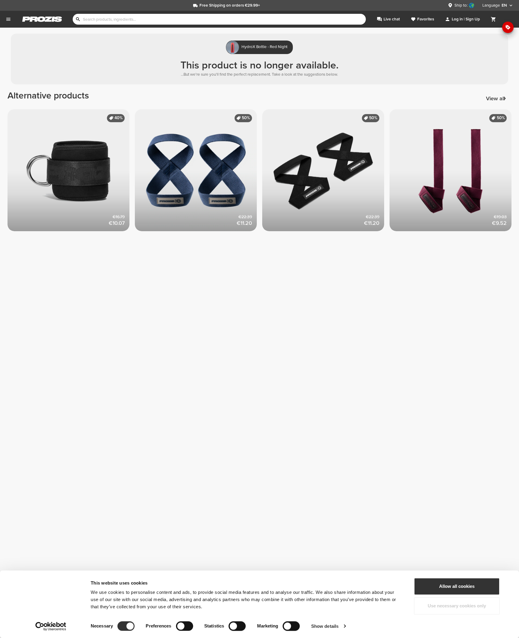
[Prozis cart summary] (493, 19)
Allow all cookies (457, 586)
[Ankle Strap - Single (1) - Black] (71, 173)
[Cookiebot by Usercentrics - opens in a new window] (51, 626)
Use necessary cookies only (457, 606)
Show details (324, 626)
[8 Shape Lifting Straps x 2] (198, 173)
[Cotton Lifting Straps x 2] (453, 173)
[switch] (184, 626)
